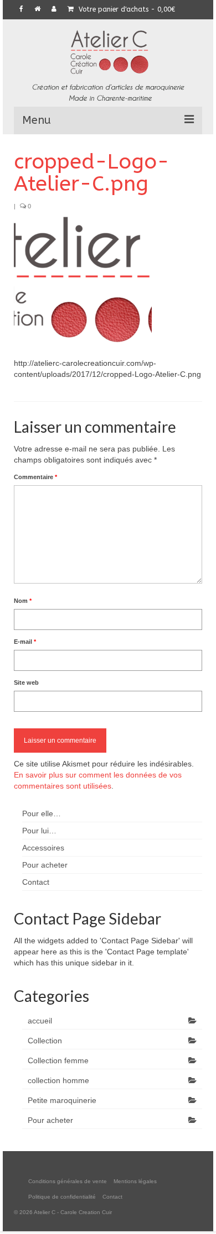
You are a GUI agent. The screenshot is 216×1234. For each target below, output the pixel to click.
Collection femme (58, 1060)
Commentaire (35, 477)
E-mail (25, 641)
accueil (40, 1020)
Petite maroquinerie (62, 1100)
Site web (26, 682)
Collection (45, 1040)
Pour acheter (50, 1120)
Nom (23, 600)
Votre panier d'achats (125, 9)
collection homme (58, 1080)
